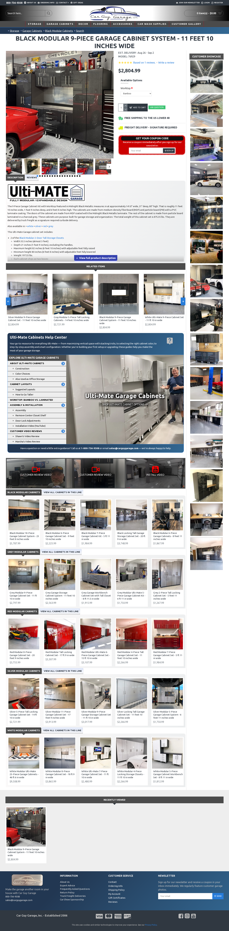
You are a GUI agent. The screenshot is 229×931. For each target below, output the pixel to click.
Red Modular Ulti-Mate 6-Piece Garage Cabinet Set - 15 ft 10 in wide (95, 655)
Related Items (95, 266)
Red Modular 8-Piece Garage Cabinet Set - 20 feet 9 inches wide (22, 655)
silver (38, 226)
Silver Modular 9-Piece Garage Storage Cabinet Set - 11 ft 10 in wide (96, 714)
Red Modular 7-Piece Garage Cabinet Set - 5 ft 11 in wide (167, 655)
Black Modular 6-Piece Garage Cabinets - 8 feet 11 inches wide (167, 536)
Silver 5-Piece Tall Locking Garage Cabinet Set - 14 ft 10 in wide (24, 714)
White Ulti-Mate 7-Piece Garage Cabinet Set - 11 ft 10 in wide (95, 774)
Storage (14, 30)
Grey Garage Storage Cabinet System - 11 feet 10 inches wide (60, 595)
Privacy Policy (151, 925)
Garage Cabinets (32, 30)
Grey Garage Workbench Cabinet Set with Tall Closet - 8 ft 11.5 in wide (96, 595)
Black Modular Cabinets (59, 30)
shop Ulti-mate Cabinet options (123, 404)
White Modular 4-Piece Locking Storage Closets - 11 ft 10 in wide (130, 774)
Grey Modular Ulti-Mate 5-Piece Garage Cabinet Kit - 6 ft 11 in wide (131, 595)
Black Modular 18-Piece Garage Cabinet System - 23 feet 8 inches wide (24, 536)
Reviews (32, 177)
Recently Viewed (114, 799)
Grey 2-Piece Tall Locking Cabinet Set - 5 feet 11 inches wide (166, 595)
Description (15, 177)
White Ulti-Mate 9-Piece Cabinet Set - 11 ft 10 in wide (164, 319)
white (30, 226)
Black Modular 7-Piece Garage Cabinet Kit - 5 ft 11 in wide (95, 536)
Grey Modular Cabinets (22, 552)
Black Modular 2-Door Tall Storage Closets (41, 238)
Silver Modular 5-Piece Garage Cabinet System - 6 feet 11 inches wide (167, 714)
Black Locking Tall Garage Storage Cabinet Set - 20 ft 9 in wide (131, 536)
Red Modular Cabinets (22, 611)
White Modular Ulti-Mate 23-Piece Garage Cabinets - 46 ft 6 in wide (24, 774)
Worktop (126, 88)
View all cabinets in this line (63, 492)
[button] (8, 166)
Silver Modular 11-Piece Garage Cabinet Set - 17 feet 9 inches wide (58, 714)
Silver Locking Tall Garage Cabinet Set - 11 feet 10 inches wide (131, 714)
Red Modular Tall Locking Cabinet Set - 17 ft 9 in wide (59, 654)
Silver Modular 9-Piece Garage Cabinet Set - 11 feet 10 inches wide (27, 319)
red (45, 226)
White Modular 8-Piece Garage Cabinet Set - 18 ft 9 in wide (59, 774)
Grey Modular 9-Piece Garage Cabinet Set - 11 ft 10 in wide (23, 595)
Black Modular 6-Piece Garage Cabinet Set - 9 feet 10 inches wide (59, 536)
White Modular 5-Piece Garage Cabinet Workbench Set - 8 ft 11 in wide (168, 774)
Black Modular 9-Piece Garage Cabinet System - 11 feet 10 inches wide (117, 320)
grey (50, 226)
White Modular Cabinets (23, 730)
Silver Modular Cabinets (23, 671)
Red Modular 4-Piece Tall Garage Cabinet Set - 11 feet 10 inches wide (130, 655)
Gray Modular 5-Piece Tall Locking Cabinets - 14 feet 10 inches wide (71, 319)
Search (80, 30)
